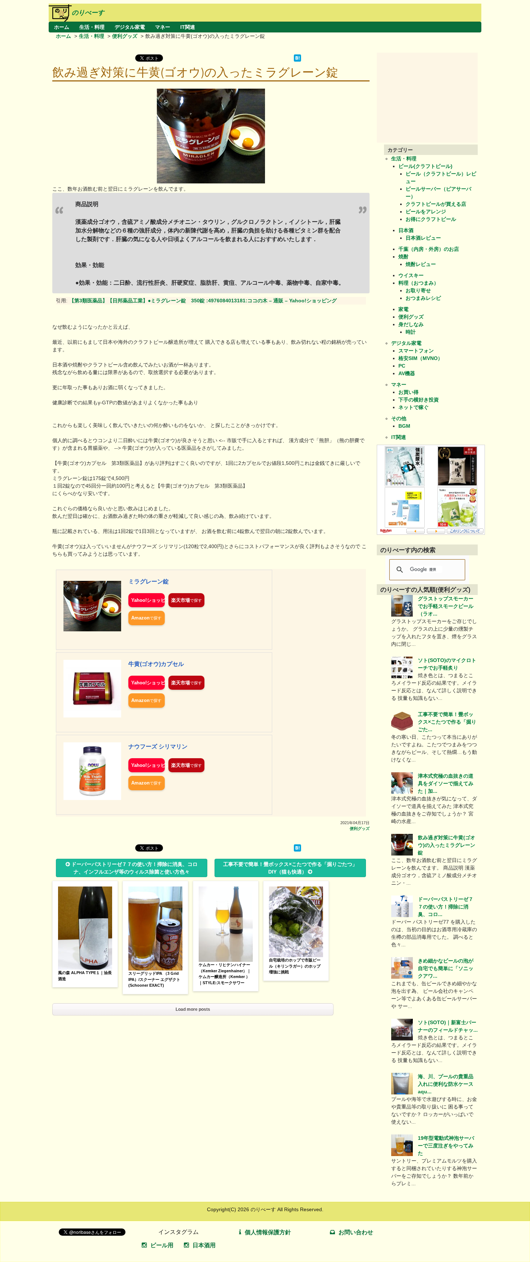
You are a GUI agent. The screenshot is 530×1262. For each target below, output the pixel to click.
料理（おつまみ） (418, 283)
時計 (411, 332)
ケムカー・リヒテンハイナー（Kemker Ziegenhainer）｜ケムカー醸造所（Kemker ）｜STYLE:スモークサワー (225, 974)
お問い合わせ (356, 1232)
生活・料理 (92, 27)
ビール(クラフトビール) (425, 166)
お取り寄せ (418, 290)
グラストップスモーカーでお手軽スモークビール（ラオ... (445, 606)
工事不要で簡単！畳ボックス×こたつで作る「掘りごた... (447, 721)
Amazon (140, 618)
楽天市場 (180, 600)
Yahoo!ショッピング (148, 600)
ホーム (61, 27)
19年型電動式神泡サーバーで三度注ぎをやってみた (446, 1145)
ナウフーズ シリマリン (157, 746)
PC (401, 366)
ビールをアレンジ (426, 211)
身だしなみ (411, 324)
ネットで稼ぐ (413, 407)
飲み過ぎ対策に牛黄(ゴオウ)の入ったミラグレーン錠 (446, 845)
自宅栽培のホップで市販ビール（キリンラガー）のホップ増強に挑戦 (295, 966)
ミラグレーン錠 (148, 581)
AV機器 (406, 373)
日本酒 (406, 230)
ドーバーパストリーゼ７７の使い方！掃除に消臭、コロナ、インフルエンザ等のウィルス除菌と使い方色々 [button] (134, 868)
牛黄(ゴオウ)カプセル (156, 664)
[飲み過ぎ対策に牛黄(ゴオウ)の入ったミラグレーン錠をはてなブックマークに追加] (297, 60)
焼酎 (403, 256)
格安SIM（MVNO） (420, 358)
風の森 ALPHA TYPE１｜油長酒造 (85, 975)
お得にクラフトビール (431, 219)
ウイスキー (411, 275)
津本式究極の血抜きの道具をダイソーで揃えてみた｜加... (445, 783)
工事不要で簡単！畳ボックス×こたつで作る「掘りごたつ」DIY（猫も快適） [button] (290, 868)
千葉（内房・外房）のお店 (428, 249)
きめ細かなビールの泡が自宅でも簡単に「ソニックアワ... (445, 968)
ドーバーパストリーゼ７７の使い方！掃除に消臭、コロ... (445, 906)
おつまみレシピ (423, 298)
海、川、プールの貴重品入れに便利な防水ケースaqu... (445, 1084)
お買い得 (408, 392)
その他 (398, 418)
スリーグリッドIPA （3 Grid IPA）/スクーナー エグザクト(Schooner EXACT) (154, 979)
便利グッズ (124, 36)
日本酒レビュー (423, 238)
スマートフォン (416, 351)
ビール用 (161, 1245)
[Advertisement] (431, 98)
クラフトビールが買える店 (436, 204)
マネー (162, 27)
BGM (404, 426)
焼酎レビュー (421, 264)
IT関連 (187, 27)
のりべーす (88, 12)
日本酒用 (204, 1245)
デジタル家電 (130, 27)
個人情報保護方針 (268, 1232)
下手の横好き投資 (418, 400)
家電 (403, 309)
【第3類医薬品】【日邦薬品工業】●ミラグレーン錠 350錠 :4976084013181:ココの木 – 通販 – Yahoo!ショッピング (203, 300)
